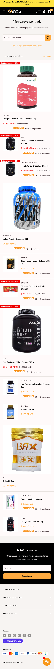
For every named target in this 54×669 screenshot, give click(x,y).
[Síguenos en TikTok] (24, 635)
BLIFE (23, 518)
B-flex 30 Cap (8, 481)
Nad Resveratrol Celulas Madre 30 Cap (35, 385)
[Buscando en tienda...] (48, 38)
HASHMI (24, 257)
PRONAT (6, 115)
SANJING (24, 283)
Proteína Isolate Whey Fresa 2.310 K (18, 362)
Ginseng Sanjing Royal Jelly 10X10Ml (33, 287)
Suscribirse (27, 576)
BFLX (5, 478)
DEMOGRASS (26, 496)
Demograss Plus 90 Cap (31, 499)
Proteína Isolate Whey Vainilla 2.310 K (34, 142)
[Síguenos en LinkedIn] (29, 635)
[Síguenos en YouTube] (19, 635)
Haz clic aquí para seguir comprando (27, 46)
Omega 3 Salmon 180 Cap (32, 521)
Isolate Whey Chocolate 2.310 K (34, 166)
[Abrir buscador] (35, 11)
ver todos (47, 56)
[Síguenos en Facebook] (4, 635)
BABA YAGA (7, 236)
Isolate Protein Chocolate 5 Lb (15, 239)
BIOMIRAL (24, 406)
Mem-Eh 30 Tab (27, 409)
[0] (49, 11)
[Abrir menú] (4, 11)
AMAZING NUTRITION (29, 162)
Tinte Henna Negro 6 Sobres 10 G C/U (35, 262)
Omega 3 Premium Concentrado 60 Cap (19, 119)
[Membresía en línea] (39, 11)
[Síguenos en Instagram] (14, 635)
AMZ (22, 137)
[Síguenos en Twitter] (9, 635)
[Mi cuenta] (44, 11)
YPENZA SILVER (27, 381)
